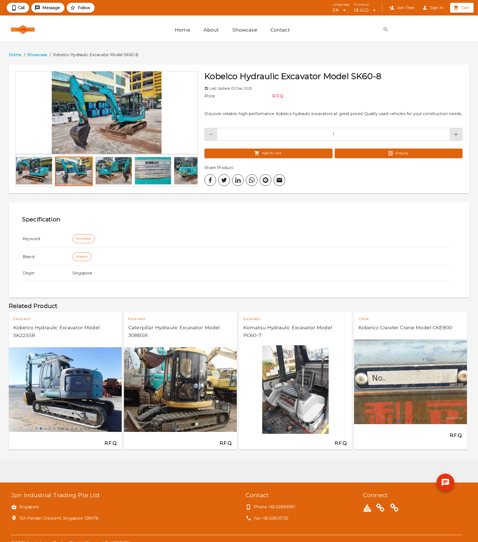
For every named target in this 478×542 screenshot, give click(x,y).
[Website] (380, 508)
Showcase (37, 54)
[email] (279, 180)
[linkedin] (238, 180)
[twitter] (224, 180)
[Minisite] (394, 508)
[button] (107, 112)
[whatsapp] (252, 180)
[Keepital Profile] (367, 507)
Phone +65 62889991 (274, 506)
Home (15, 54)
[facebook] (210, 180)
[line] (265, 180)
